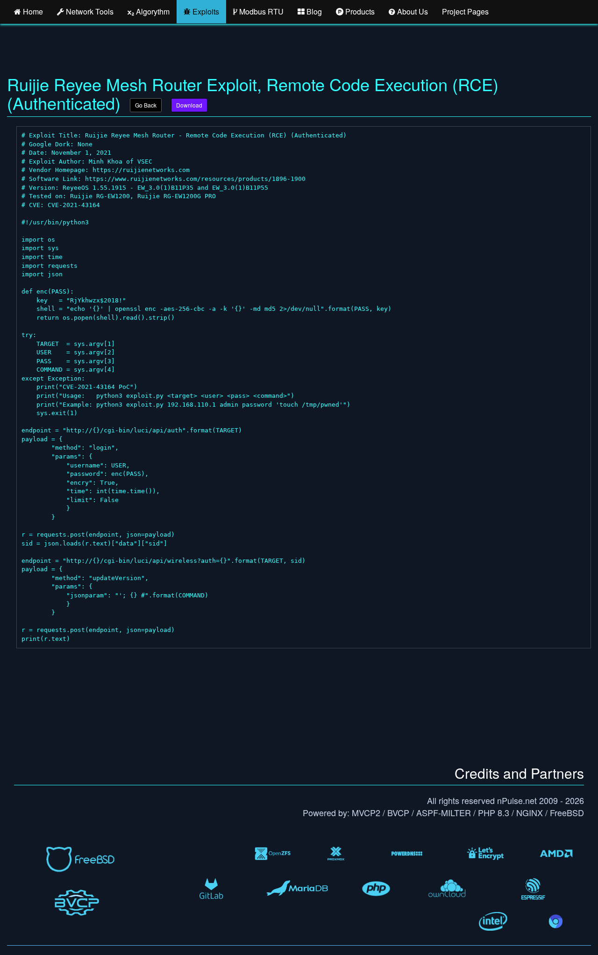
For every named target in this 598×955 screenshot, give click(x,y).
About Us (411, 11)
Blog (313, 11)
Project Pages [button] (465, 11)
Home (32, 11)
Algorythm (152, 11)
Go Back (146, 105)
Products (359, 11)
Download (189, 105)
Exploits (205, 11)
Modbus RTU (260, 11)
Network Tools (89, 11)
